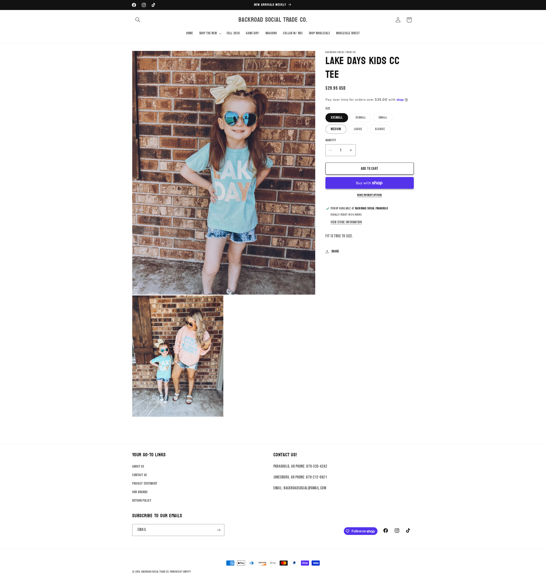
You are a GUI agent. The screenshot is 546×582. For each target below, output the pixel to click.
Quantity (330, 140)
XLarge (382, 130)
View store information (346, 222)
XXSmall (337, 117)
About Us (138, 466)
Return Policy (141, 500)
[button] (138, 20)
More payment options (369, 195)
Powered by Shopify (180, 571)
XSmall (363, 118)
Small (385, 118)
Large (360, 130)
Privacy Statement (144, 483)
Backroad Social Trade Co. (155, 571)
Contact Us (139, 475)
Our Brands (140, 492)
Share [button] (335, 251)
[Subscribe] (218, 530)
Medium (336, 129)
